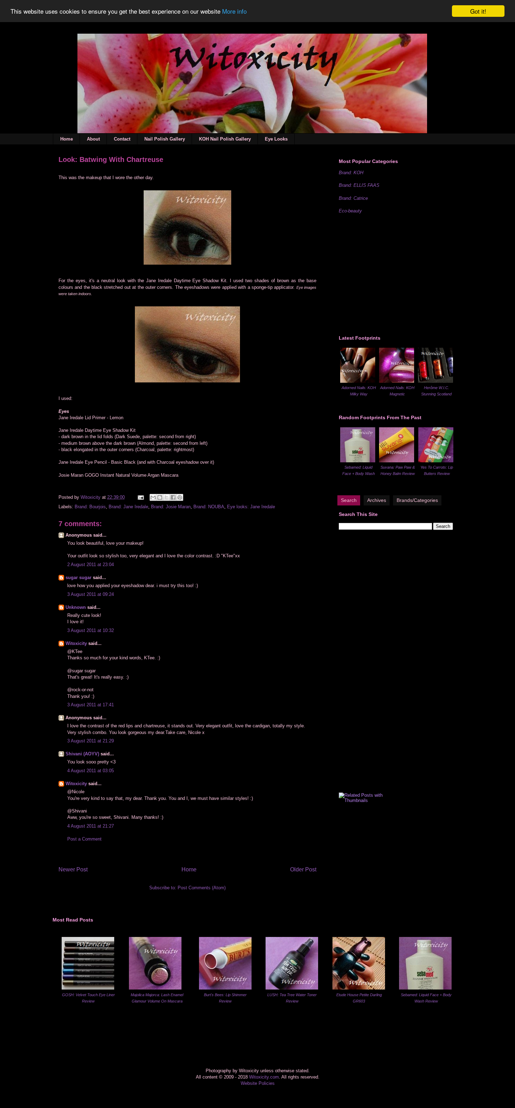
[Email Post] (140, 497)
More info (234, 11)
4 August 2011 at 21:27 (90, 826)
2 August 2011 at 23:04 (90, 564)
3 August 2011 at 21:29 (90, 740)
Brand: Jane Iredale (128, 506)
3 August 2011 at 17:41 (90, 704)
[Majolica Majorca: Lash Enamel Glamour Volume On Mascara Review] (155, 988)
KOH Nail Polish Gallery (225, 139)
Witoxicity (91, 497)
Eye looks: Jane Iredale (251, 506)
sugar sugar (78, 577)
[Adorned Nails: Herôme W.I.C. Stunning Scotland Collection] (435, 381)
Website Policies (258, 1083)
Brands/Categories (417, 500)
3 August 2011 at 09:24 (90, 594)
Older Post (303, 869)
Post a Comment (84, 839)
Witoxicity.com (264, 1077)
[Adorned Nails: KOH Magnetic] (396, 381)
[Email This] (153, 497)
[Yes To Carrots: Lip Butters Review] (435, 460)
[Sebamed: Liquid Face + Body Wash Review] (357, 460)
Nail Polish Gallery (164, 139)
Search (349, 500)
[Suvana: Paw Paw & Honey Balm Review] (396, 460)
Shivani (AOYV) (82, 753)
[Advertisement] (391, 273)
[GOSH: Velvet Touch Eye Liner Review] (88, 988)
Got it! (478, 11)
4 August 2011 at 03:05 (90, 770)
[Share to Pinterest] (179, 497)
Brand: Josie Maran (171, 506)
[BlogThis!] (159, 497)
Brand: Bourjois (90, 506)
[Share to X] (166, 497)
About (93, 139)
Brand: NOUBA (208, 506)
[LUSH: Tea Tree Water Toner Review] (292, 988)
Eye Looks (276, 139)
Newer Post (73, 869)
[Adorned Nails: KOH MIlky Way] (357, 381)
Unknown (76, 607)
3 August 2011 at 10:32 (90, 630)
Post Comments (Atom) (202, 887)
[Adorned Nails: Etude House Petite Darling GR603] (358, 988)
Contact (122, 139)
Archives (376, 500)
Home (66, 139)
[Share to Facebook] (173, 497)
